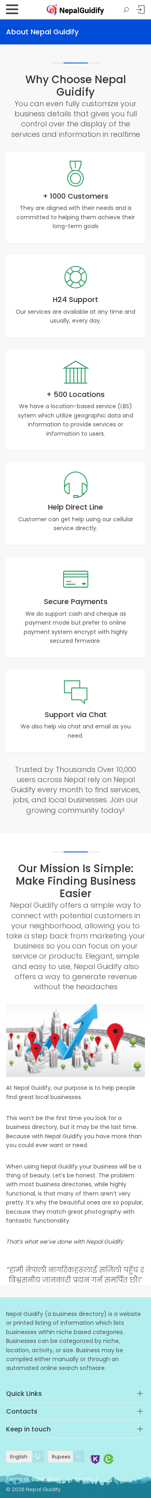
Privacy (82, 1479)
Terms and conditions (34, 1479)
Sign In (140, 10)
